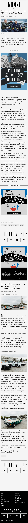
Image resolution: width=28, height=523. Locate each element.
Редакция (17, 493)
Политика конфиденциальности (20, 498)
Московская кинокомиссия (13, 225)
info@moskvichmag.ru (9, 520)
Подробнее (20, 278)
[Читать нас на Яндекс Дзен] (17, 240)
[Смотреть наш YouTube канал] (24, 240)
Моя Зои (21, 225)
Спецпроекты (18, 500)
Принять (7, 278)
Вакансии (17, 495)
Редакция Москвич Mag (11, 16)
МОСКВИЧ (14, 5)
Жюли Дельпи (4, 225)
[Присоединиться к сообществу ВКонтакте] (11, 240)
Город (2, 16)
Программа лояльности (20, 502)
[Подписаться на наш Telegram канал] (4, 240)
